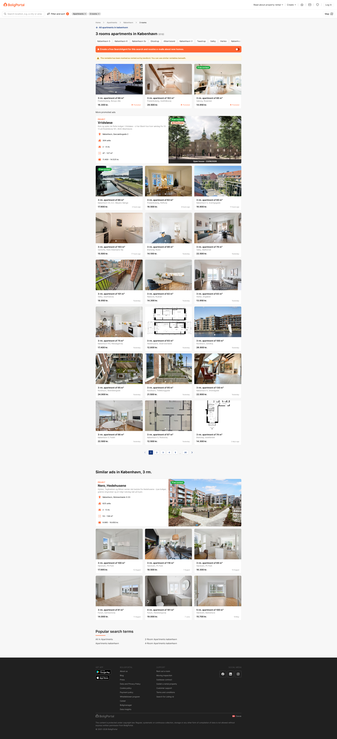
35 (185, 452)
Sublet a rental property (166, 684)
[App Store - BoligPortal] (102, 677)
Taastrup (201, 41)
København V (186, 41)
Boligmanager (126, 705)
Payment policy (126, 692)
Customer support (164, 688)
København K (121, 41)
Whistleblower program (130, 697)
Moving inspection (164, 675)
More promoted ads (105, 112)
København (128, 22)
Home (98, 22)
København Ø (237, 41)
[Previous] (145, 452)
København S (103, 41)
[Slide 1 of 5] (116, 92)
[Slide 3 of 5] (119, 92)
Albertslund (169, 41)
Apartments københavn (107, 643)
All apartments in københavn (113, 27)
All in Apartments (104, 639)
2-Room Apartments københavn (161, 639)
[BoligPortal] (14, 5)
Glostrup (155, 41)
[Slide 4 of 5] (121, 92)
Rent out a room (163, 671)
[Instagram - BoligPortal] (238, 674)
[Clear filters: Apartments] (85, 14)
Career (123, 701)
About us (124, 671)
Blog (122, 675)
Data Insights (125, 709)
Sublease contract (164, 680)
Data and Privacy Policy (130, 684)
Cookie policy (126, 688)
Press (122, 680)
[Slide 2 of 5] (117, 92)
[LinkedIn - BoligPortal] (230, 674)
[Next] (192, 452)
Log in (328, 4)
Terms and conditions (165, 692)
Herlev (223, 41)
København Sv (139, 41)
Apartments (112, 22)
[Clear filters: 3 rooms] (99, 14)
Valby (213, 41)
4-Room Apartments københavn (161, 643)
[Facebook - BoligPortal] (223, 674)
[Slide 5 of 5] (122, 92)
